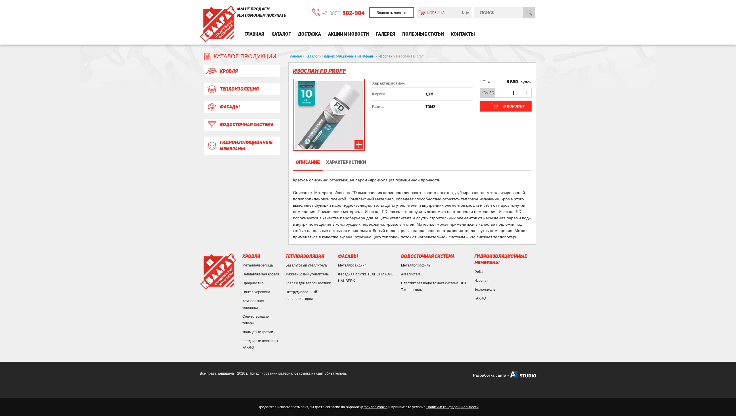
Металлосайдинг (352, 265)
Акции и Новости (348, 34)
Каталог (281, 34)
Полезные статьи (423, 34)
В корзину (514, 106)
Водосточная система (246, 124)
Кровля (229, 71)
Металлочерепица (257, 265)
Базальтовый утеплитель (306, 265)
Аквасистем (410, 274)
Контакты (463, 34)
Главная (254, 34)
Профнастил (252, 283)
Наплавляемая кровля (260, 274)
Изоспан (481, 281)
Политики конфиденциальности (452, 407)
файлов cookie (376, 407)
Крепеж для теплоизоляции (308, 283)
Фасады (230, 107)
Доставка (309, 34)
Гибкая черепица (256, 292)
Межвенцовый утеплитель (307, 274)
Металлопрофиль (415, 265)
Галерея (385, 34)
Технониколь (484, 289)
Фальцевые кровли (257, 332)
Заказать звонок (392, 12)
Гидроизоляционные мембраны (246, 146)
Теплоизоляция (239, 89)
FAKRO (480, 298)
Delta (478, 272)
